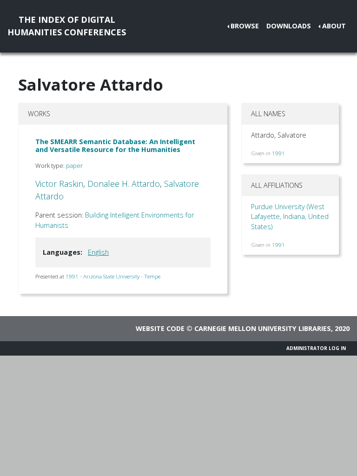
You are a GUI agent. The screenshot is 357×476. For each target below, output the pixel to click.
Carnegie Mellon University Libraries (262, 328)
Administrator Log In (316, 348)
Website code (160, 328)
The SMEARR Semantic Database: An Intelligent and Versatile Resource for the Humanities (115, 145)
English (98, 252)
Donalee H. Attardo (123, 183)
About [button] (334, 25)
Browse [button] (245, 25)
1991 (278, 153)
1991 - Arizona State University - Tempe (113, 276)
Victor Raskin (59, 183)
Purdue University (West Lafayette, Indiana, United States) (290, 216)
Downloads (288, 25)
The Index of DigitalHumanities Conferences (66, 26)
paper (74, 165)
